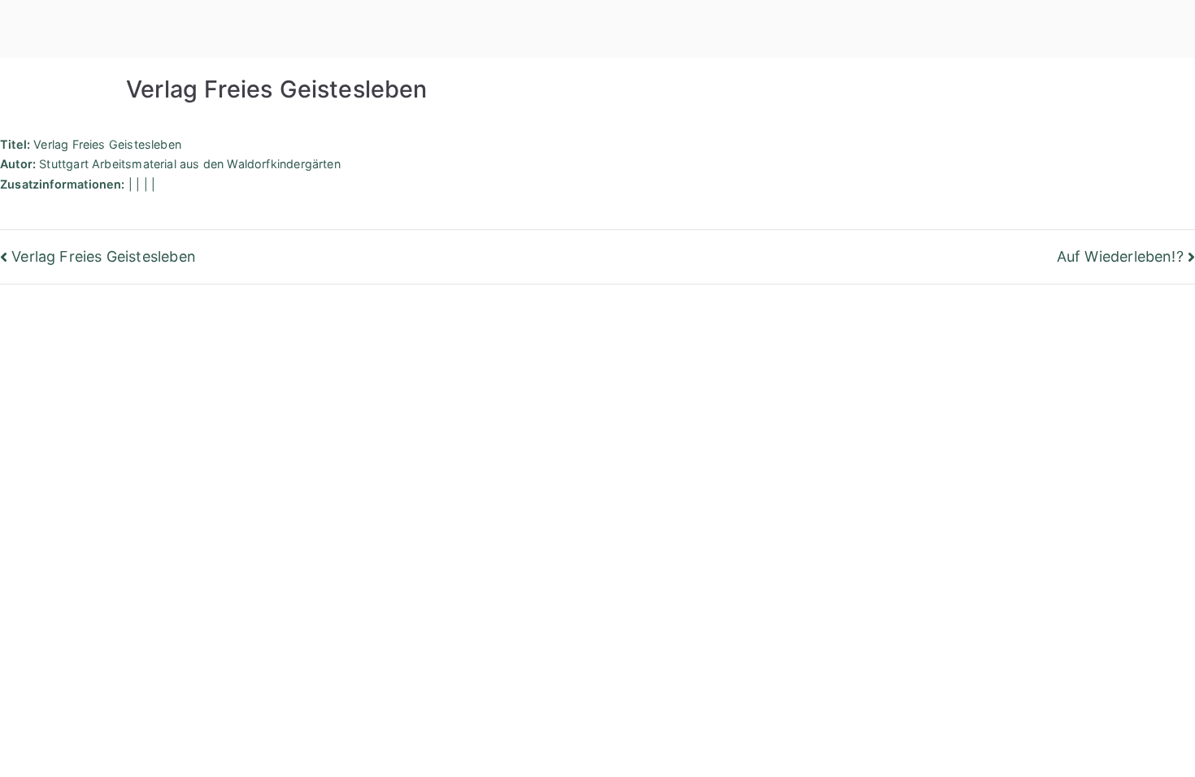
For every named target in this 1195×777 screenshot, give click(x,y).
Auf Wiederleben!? (1120, 256)
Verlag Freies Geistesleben (103, 256)
